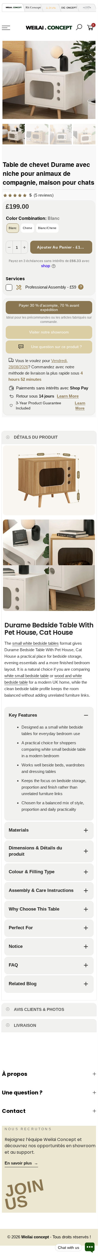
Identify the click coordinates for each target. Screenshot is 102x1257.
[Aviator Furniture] (85, 8)
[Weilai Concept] (13, 7)
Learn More (68, 396)
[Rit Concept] (31, 8)
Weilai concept (35, 1237)
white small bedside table (26, 675)
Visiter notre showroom (49, 332)
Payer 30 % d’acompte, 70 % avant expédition (49, 307)
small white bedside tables (35, 643)
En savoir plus (21, 1163)
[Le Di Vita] (49, 8)
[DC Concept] (67, 8)
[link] (28, 195)
